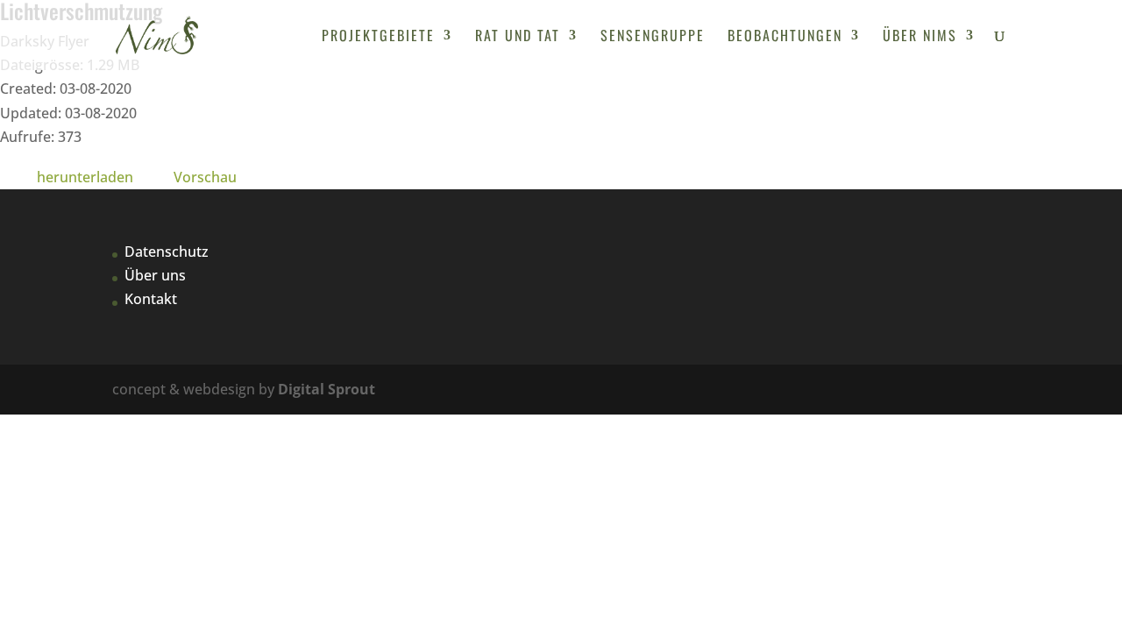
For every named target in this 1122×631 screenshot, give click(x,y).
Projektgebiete (378, 37)
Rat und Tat (517, 37)
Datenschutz (166, 251)
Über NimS (920, 37)
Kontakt (150, 298)
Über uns (155, 275)
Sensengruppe (652, 37)
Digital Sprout (326, 389)
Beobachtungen (785, 37)
